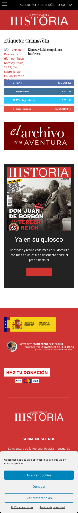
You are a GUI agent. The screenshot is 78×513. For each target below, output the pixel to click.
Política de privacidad (52, 507)
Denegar (39, 487)
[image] (39, 199)
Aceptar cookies (39, 475)
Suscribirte (63, 108)
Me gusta (64, 82)
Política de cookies (22, 507)
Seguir (66, 91)
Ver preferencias (39, 498)
